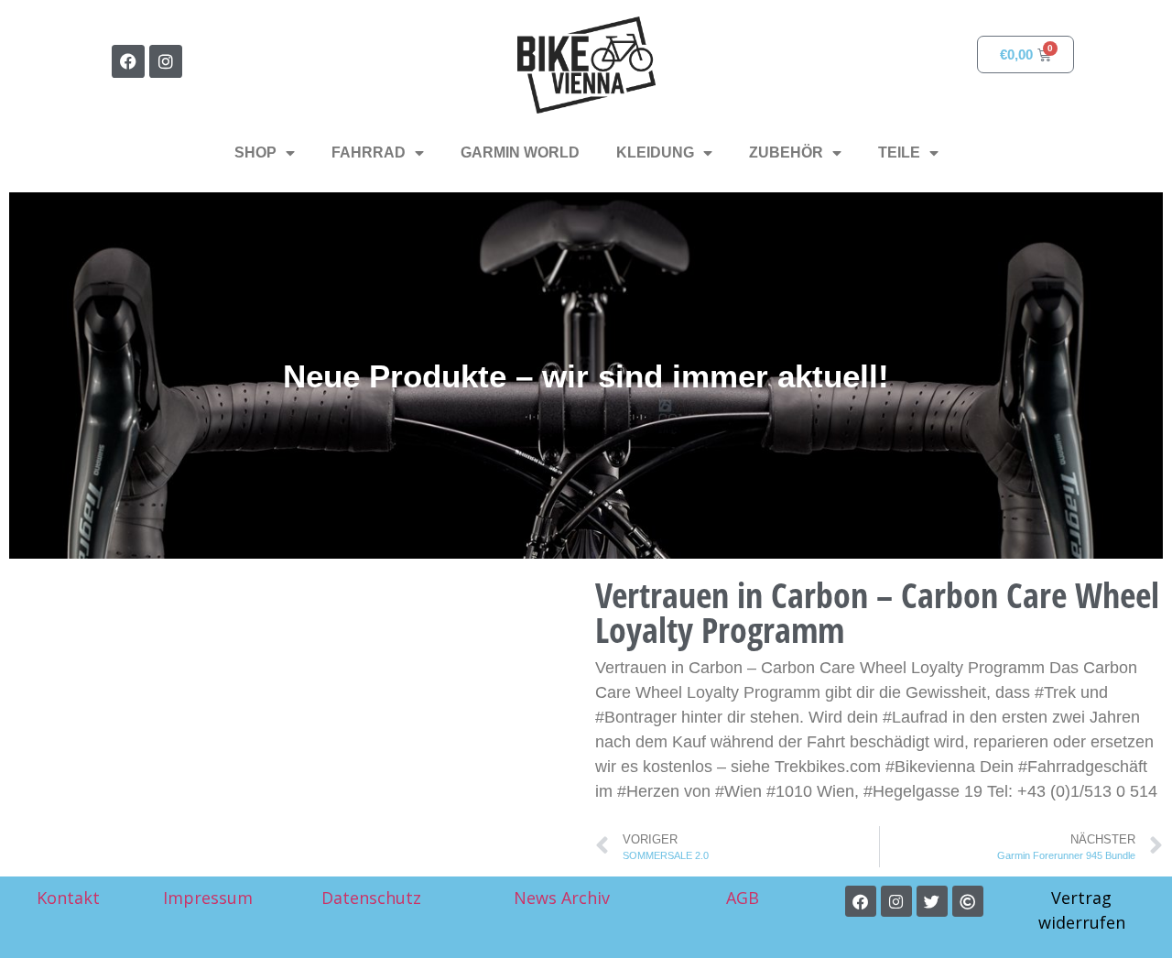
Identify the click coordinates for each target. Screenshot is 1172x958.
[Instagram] (165, 61)
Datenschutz (371, 898)
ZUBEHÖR (786, 152)
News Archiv (562, 898)
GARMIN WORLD (520, 152)
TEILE (899, 152)
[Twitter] (932, 901)
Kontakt (68, 898)
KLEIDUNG (655, 152)
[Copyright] (967, 901)
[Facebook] (128, 61)
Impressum (208, 898)
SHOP (255, 152)
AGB (745, 898)
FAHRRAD (368, 152)
